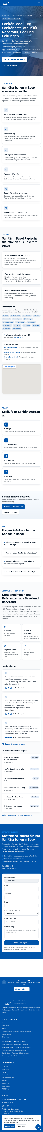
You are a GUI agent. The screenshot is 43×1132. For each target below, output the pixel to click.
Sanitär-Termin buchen (12, 506)
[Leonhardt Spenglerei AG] (7, 3)
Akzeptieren (9, 1126)
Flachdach (5, 1023)
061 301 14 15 (11, 65)
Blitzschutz (5, 1037)
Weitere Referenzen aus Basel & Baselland (17, 815)
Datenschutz (6, 1086)
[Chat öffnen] (38, 1127)
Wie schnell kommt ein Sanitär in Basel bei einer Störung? (21, 543)
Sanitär (4, 1028)
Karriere (4, 1072)
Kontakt (4, 1080)
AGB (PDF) (5, 1089)
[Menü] (39, 3)
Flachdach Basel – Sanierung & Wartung (15, 1044)
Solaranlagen (6, 1034)
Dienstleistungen (17, 15)
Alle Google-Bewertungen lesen (13, 744)
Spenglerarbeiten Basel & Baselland (14, 1050)
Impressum (5, 1083)
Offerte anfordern (10, 512)
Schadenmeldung (8, 1077)
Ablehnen (21, 1126)
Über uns (5, 1066)
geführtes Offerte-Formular (13, 851)
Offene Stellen (20, 989)
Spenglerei (5, 1025)
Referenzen (6, 1069)
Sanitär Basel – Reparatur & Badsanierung (15, 1053)
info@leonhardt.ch (10, 868)
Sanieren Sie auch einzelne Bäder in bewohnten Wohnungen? (19, 562)
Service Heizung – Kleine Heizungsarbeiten (16, 1031)
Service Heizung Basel (12, 352)
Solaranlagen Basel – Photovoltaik (13, 1056)
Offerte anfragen (20, 943)
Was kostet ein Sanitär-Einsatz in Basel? (21, 553)
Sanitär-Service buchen (13, 59)
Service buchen (7, 1075)
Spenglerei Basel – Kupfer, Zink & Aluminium (16, 1047)
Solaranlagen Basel (11, 357)
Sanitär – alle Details (11, 347)
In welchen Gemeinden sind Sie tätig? (20, 572)
